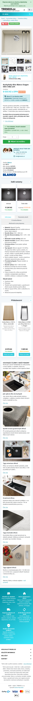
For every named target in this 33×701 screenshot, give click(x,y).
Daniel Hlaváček (18, 687)
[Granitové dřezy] (16, 485)
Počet (4, 137)
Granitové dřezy (8, 498)
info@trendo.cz (20, 156)
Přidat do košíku (16, 141)
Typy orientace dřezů (10, 463)
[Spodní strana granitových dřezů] (16, 416)
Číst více (5, 403)
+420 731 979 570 (21, 152)
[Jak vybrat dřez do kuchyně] (16, 381)
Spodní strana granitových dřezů (14, 429)
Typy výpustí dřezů (9, 568)
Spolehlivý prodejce (8, 649)
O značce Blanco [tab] (16, 220)
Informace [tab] (8, 217)
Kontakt (4, 658)
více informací (27, 664)
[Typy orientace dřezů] (16, 451)
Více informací (9, 121)
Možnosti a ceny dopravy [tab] (16, 223)
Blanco (10, 162)
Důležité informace (8, 652)
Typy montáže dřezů (10, 533)
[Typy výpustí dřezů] (16, 555)
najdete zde (21, 5)
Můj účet (4, 655)
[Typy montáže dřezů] (16, 520)
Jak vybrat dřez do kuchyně (12, 394)
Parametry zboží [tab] (23, 217)
